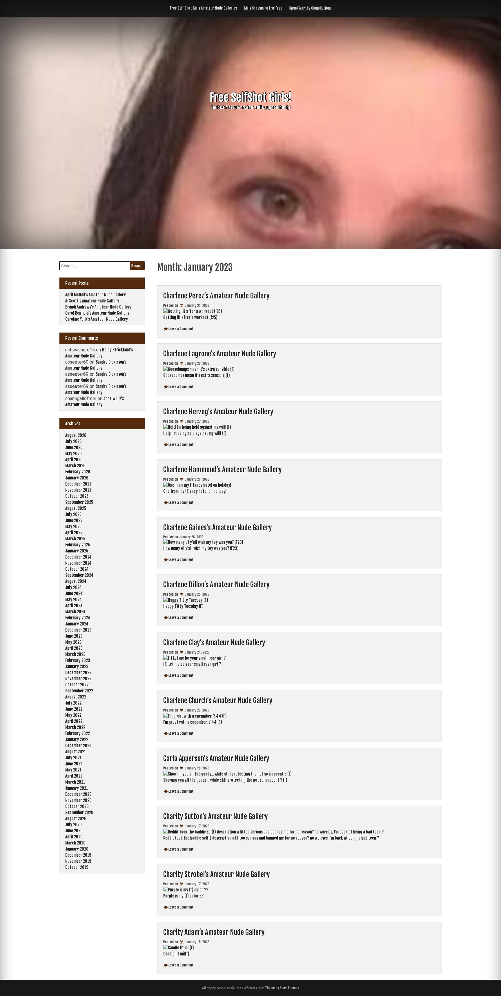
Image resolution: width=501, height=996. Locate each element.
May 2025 (73, 526)
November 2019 (78, 861)
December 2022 (78, 672)
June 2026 (74, 447)
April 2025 (73, 532)
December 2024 (78, 556)
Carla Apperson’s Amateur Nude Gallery (216, 758)
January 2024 (76, 623)
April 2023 (74, 648)
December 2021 (78, 745)
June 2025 (73, 520)
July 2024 (73, 587)
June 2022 (73, 709)
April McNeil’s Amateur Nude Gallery (95, 294)
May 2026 (73, 453)
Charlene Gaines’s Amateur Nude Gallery (217, 527)
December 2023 (78, 629)
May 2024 (73, 599)
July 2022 (73, 703)
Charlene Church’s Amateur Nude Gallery (217, 700)
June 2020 (74, 830)
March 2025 (75, 538)
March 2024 (75, 611)
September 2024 (79, 575)
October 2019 (76, 867)
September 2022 (79, 690)
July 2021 (73, 757)
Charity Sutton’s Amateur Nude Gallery (215, 816)
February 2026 (77, 471)
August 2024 (75, 581)
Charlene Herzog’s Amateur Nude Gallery (218, 411)
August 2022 (75, 696)
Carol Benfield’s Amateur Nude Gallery (97, 313)
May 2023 (73, 642)
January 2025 (76, 550)
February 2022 (77, 733)
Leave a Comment (181, 328)
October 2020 (77, 806)
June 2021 (73, 763)
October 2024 (77, 569)
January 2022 (76, 739)
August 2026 (75, 435)
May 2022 (73, 715)
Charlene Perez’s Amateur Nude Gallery (216, 295)
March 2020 (75, 842)
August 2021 (75, 751)
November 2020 (78, 800)
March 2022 (75, 727)
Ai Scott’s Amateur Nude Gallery (92, 300)
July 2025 (73, 514)
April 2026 (74, 459)
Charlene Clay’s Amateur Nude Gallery (214, 642)
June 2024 (74, 593)
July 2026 (73, 441)
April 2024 (74, 605)
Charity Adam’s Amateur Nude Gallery (213, 932)
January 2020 (76, 849)
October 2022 (76, 684)
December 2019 (78, 855)
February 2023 (77, 660)
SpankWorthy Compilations (310, 8)
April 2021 (73, 776)
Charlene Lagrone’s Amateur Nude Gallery (219, 353)
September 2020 (79, 812)
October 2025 (76, 496)
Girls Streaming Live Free (263, 8)
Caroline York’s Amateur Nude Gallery (96, 319)
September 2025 (79, 502)
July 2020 (73, 824)
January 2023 (76, 666)
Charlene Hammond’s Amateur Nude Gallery (222, 469)
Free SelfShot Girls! (251, 97)
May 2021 (73, 769)
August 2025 (75, 508)
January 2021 (76, 788)
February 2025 (77, 544)
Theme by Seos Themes (282, 988)
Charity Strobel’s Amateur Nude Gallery (216, 874)
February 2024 (77, 617)
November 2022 (78, 678)
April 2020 (74, 836)
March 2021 (75, 782)
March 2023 (75, 654)
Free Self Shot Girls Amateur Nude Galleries (203, 8)
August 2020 (75, 818)
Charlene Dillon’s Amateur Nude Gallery (216, 584)
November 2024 (78, 563)
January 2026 (76, 477)
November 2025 (78, 490)
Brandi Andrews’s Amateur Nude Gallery (98, 306)
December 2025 (78, 483)
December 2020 (78, 794)
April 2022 (73, 721)
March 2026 (75, 465)
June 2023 (74, 636)
